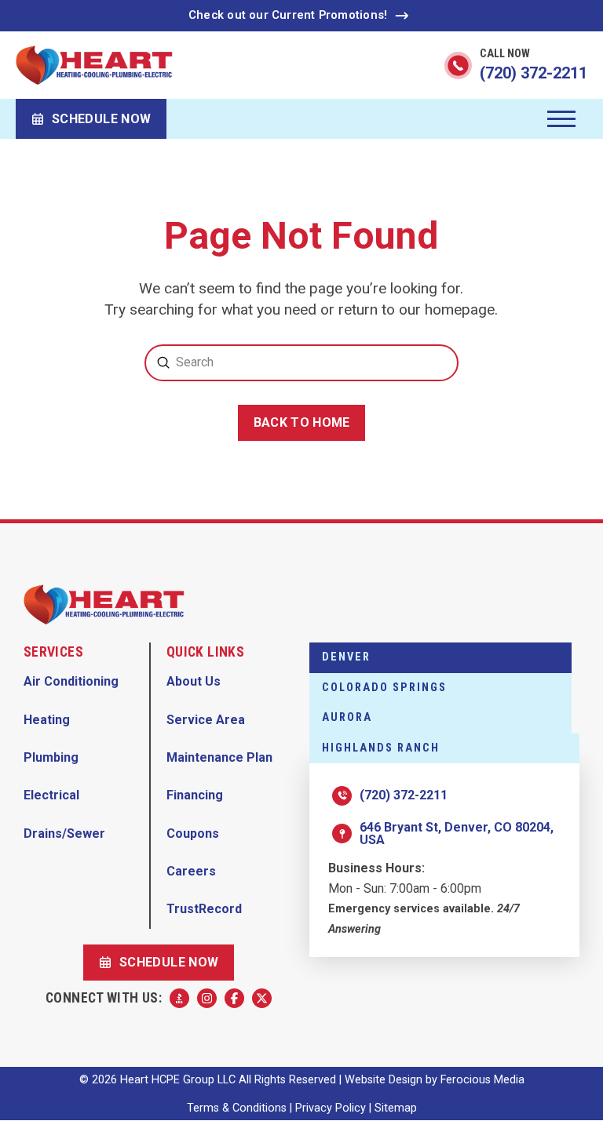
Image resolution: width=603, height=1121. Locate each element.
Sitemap (396, 1108)
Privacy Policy (330, 1108)
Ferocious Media (482, 1079)
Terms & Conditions (237, 1108)
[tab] (440, 657)
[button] (561, 119)
